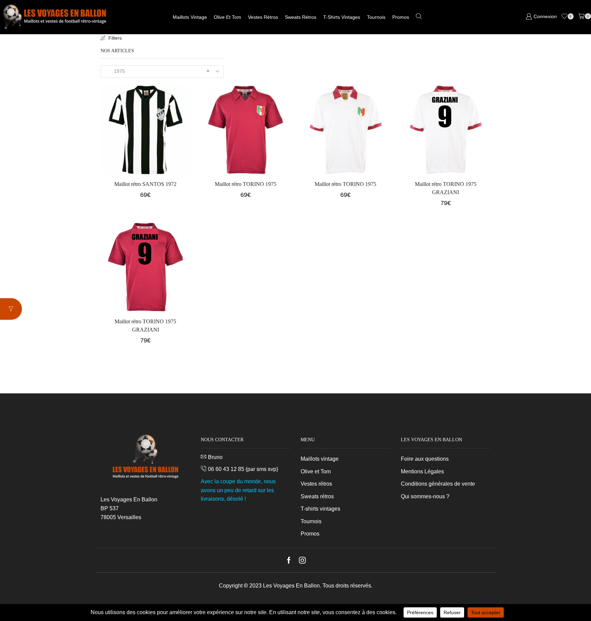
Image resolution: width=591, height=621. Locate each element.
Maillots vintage (190, 17)
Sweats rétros (300, 17)
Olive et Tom (227, 17)
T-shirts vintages (341, 17)
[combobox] (162, 71)
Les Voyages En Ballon (291, 586)
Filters (115, 38)
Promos (400, 17)
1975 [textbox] (157, 71)
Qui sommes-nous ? (425, 496)
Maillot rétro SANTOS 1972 (145, 184)
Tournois (376, 17)
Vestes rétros (263, 17)
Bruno (215, 457)
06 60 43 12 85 (226, 469)
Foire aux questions (425, 459)
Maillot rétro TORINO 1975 (245, 184)
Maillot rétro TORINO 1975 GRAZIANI (445, 188)
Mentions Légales (422, 471)
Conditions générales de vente (438, 484)
